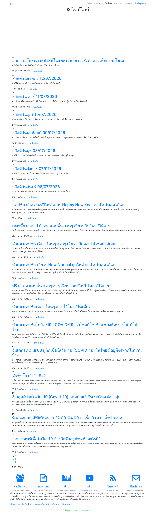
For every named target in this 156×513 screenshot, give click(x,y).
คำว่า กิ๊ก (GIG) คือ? (29, 376)
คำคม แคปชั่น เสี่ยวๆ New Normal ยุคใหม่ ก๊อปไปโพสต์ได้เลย (64, 264)
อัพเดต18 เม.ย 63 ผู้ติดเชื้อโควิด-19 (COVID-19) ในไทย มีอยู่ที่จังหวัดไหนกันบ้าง (77, 352)
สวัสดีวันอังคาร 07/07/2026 (36, 168)
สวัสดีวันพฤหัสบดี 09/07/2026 (38, 132)
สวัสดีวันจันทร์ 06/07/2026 (36, 186)
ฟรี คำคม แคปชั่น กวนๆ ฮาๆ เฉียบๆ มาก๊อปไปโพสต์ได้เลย (60, 285)
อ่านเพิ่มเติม (37, 71)
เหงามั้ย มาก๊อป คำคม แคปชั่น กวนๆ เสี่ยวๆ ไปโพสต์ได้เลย (61, 225)
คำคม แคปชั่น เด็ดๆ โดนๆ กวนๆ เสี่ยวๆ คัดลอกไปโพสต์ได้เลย (63, 243)
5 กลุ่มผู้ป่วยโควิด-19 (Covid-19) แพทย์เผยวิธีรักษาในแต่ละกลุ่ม (66, 396)
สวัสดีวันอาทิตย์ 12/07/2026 (36, 78)
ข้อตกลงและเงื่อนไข (19, 504)
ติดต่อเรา (129, 3)
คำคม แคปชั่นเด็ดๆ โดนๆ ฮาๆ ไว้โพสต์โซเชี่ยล (51, 306)
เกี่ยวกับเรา (119, 3)
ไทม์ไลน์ (108, 3)
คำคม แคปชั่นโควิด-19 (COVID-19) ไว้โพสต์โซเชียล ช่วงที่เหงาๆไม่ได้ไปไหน (74, 327)
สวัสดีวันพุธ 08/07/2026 (33, 150)
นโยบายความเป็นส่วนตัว (39, 504)
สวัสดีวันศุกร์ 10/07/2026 (34, 114)
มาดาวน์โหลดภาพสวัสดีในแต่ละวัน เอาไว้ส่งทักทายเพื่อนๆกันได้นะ (68, 60)
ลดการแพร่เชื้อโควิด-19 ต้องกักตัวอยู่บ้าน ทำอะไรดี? (56, 438)
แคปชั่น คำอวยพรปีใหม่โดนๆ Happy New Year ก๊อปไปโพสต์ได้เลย (69, 204)
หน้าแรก (88, 3)
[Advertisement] (78, 37)
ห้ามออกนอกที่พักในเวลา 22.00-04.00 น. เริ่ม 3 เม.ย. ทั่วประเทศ (67, 417)
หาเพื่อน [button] (98, 3)
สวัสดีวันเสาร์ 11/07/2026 (34, 96)
